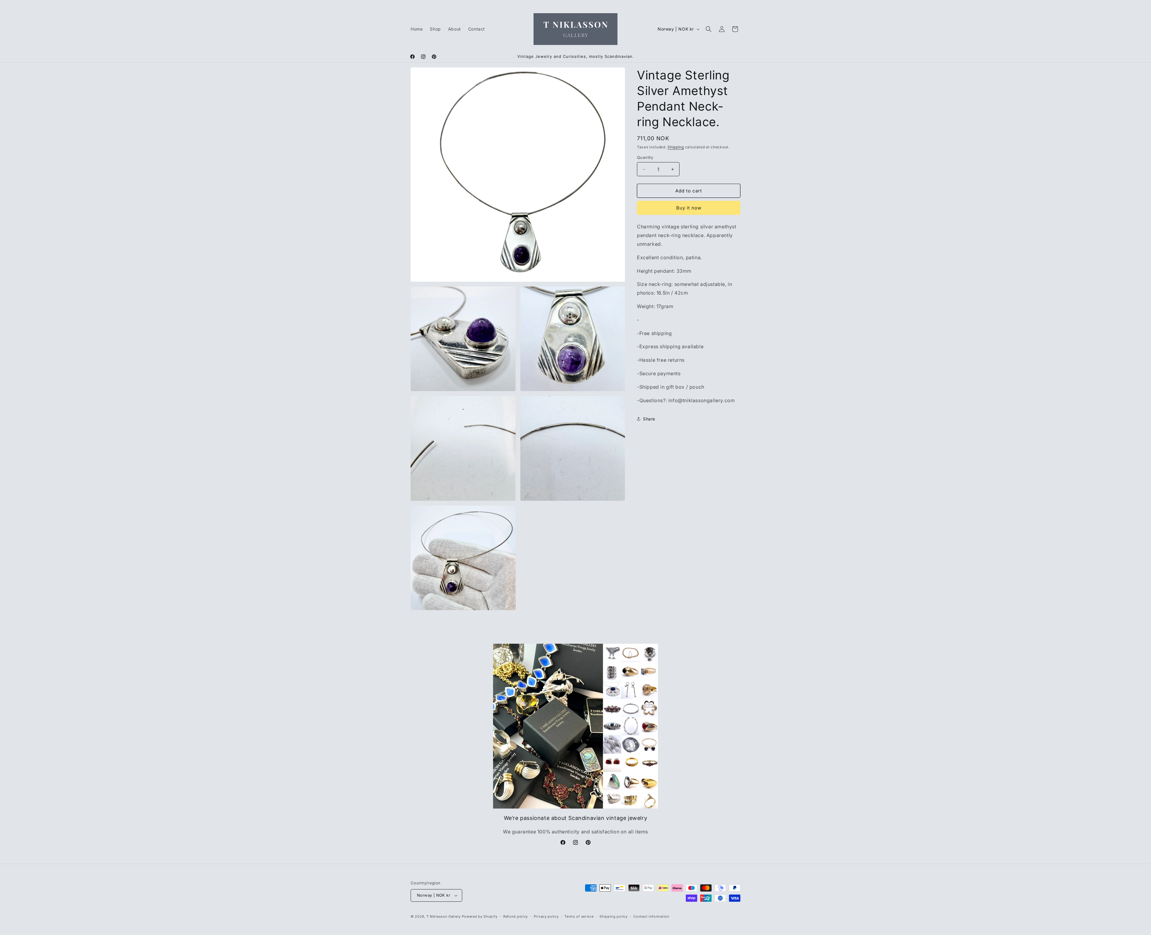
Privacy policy (546, 916)
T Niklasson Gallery (444, 916)
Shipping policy (613, 916)
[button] (708, 29)
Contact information (651, 916)
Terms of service (578, 916)
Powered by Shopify (480, 916)
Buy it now (688, 208)
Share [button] (649, 418)
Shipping (676, 147)
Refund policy (515, 916)
